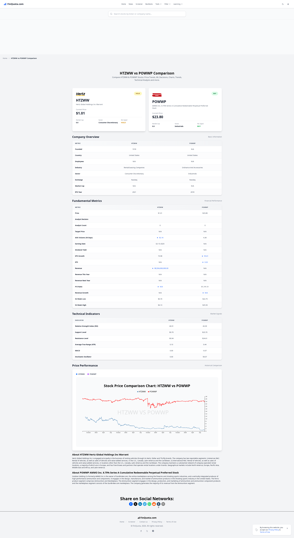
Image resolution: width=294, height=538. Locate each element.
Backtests (149, 4)
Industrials (179, 126)
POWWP (159, 101)
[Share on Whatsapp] (149, 504)
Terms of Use (171, 522)
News (131, 4)
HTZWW (82, 100)
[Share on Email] (163, 504)
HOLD (123, 122)
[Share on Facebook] (131, 504)
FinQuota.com (148, 517)
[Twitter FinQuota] (147, 531)
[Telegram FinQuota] (153, 531)
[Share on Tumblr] (158, 504)
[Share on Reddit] (154, 504)
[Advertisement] (147, 37)
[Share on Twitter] (135, 504)
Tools (157, 4)
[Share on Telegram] (145, 504)
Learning (177, 4)
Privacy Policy (157, 522)
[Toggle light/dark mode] (283, 4)
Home (123, 4)
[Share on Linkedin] (140, 504)
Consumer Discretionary (108, 122)
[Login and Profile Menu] (288, 4)
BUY (199, 126)
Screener (139, 4)
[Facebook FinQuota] (141, 531)
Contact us (143, 522)
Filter (166, 4)
